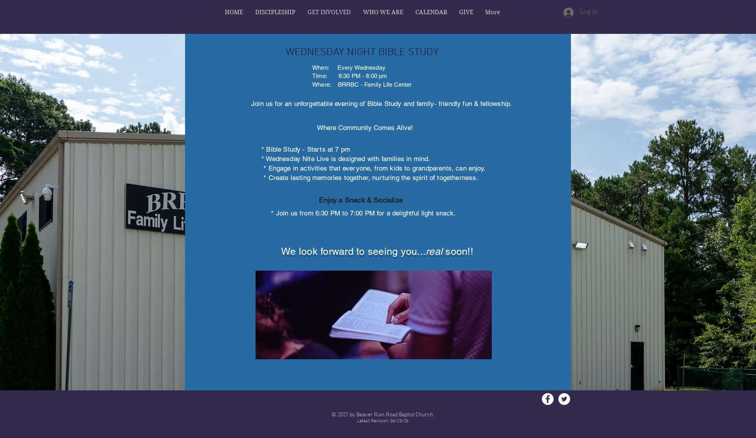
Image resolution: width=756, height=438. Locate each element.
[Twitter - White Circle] (564, 399)
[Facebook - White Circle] (548, 399)
